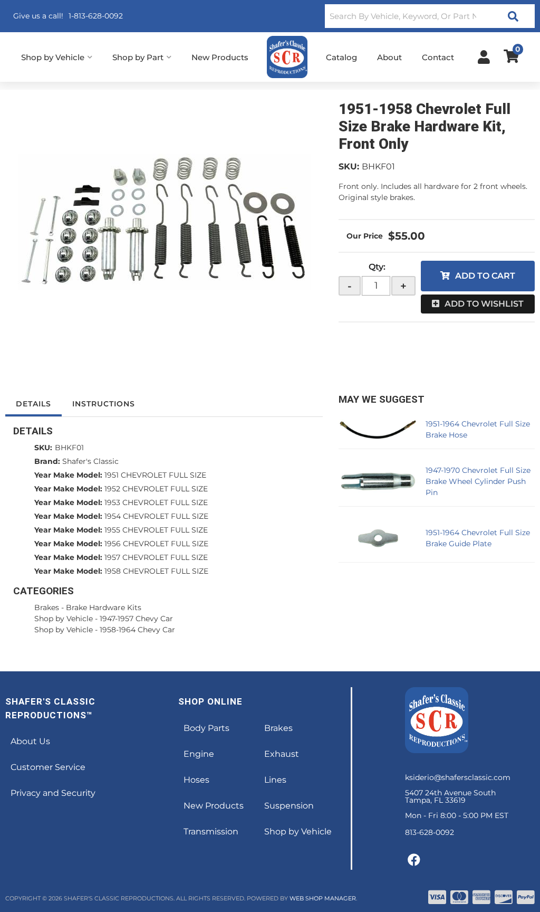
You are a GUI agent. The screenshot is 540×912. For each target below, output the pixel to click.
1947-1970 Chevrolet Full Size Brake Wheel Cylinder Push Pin (478, 481)
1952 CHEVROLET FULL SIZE (156, 488)
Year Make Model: (68, 475)
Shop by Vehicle (63, 618)
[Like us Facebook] (414, 860)
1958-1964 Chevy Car (137, 629)
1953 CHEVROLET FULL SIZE (156, 502)
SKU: (349, 167)
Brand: (47, 461)
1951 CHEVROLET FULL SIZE (155, 475)
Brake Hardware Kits (103, 607)
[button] (430, 16)
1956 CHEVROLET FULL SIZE (156, 543)
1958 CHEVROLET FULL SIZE (156, 571)
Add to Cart (485, 276)
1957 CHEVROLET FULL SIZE (156, 557)
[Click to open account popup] (483, 57)
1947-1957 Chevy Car (136, 618)
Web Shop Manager (323, 898)
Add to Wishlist (484, 304)
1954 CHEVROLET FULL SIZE (156, 516)
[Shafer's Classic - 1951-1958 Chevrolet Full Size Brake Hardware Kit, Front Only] (164, 222)
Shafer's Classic (90, 461)
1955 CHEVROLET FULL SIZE (156, 530)
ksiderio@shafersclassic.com (457, 777)
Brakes (46, 607)
